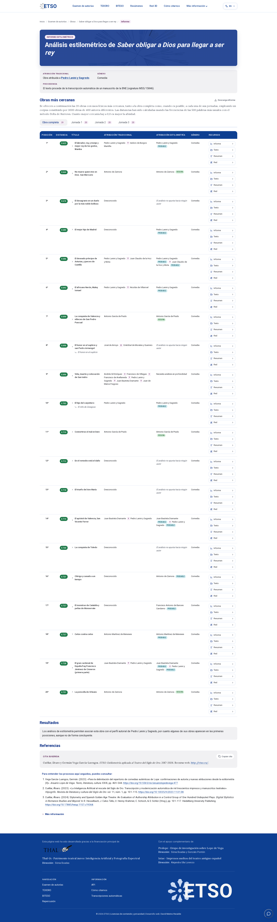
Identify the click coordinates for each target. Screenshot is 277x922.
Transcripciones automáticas (106, 895)
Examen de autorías (83, 6)
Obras (73, 21)
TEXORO (105, 6)
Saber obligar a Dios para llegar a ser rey (97, 21)
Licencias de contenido (121, 914)
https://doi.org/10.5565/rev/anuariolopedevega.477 (150, 783)
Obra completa (52, 122)
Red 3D (153, 6)
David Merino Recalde (171, 914)
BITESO (120, 6)
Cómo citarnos (172, 6)
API (93, 884)
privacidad (139, 914)
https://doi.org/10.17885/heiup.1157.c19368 (69, 804)
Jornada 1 (79, 122)
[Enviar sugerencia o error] (268, 913)
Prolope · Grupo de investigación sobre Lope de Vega (190, 848)
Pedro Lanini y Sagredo (75, 77)
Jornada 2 (103, 122)
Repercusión (48, 901)
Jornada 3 (126, 122)
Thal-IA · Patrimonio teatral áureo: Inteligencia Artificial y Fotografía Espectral (91, 858)
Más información (196, 6)
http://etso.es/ (199, 762)
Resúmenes (136, 6)
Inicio (42, 21)
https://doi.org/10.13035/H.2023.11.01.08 (161, 792)
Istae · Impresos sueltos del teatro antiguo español (189, 858)
